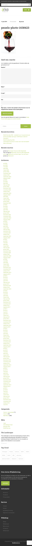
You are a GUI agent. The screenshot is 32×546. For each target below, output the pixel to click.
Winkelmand (6, 524)
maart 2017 (6, 315)
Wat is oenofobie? (7, 143)
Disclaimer (5, 494)
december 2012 (7, 399)
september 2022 (7, 218)
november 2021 (7, 232)
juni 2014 (5, 370)
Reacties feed (6, 426)
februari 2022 (6, 229)
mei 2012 (5, 404)
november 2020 (7, 252)
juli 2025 (5, 180)
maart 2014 (6, 374)
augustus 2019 (6, 274)
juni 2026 (5, 165)
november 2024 (7, 190)
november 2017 (7, 303)
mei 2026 (5, 166)
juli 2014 (5, 368)
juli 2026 (5, 163)
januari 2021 (6, 249)
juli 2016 (5, 328)
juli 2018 (5, 290)
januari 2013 (6, 398)
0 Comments (13, 21)
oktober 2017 (6, 305)
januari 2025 (6, 186)
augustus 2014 (6, 366)
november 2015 (7, 341)
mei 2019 (5, 279)
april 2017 (5, 313)
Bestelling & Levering (8, 510)
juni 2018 (5, 292)
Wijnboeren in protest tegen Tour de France (18, 154)
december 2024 (7, 188)
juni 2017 (5, 310)
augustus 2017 (6, 307)
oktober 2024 (6, 191)
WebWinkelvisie (16, 543)
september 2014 (7, 365)
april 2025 (5, 183)
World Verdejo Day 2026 (9, 140)
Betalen (5, 508)
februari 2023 (6, 211)
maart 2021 (6, 246)
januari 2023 (6, 213)
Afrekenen (5, 528)
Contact (5, 506)
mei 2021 (5, 242)
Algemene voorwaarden (8, 512)
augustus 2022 (6, 219)
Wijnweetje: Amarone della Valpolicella (17, 151)
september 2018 (7, 289)
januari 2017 (6, 318)
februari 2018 (6, 299)
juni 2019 (5, 277)
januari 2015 (6, 358)
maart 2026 (6, 170)
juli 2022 (5, 221)
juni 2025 (5, 181)
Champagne (4, 451)
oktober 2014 (6, 363)
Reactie (3, 67)
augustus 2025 (6, 178)
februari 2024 (6, 199)
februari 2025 (6, 185)
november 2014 (7, 361)
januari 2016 (6, 338)
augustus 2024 (6, 194)
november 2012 (7, 401)
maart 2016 (6, 335)
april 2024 (5, 196)
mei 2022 (5, 224)
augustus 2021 (6, 237)
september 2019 (7, 272)
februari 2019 (6, 282)
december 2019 (7, 267)
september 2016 (7, 325)
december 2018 (7, 285)
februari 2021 (6, 247)
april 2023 (5, 209)
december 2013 (7, 379)
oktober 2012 (6, 403)
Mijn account (6, 526)
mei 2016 (5, 332)
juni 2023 (5, 206)
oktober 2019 (6, 270)
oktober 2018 (6, 287)
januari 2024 (6, 201)
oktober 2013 (6, 383)
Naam (3, 86)
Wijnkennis (14, 458)
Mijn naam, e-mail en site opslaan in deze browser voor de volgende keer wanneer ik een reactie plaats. (15, 108)
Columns (5, 413)
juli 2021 (5, 239)
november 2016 (7, 322)
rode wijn (17, 451)
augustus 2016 (6, 327)
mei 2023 (5, 208)
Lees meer (5, 483)
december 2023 (7, 203)
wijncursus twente (6, 458)
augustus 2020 (6, 257)
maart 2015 (6, 355)
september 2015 (7, 345)
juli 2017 (5, 308)
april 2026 (5, 168)
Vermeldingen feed (7, 424)
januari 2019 (6, 284)
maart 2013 (6, 394)
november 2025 (7, 173)
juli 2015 (5, 348)
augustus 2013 (6, 386)
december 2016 (7, 320)
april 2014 (5, 373)
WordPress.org (6, 428)
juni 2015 (5, 350)
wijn (13, 455)
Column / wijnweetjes (8, 412)
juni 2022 (5, 223)
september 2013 (7, 384)
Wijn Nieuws (6, 415)
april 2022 (5, 226)
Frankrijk (11, 451)
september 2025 (7, 176)
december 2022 (7, 214)
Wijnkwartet (11, 155)
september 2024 (7, 193)
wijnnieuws (21, 458)
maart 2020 (6, 264)
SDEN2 (27, 451)
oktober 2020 (6, 254)
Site (2, 99)
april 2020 (5, 262)
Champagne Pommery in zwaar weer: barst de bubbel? (16, 141)
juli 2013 (5, 388)
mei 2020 (5, 261)
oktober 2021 (6, 234)
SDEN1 (22, 451)
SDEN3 (3, 455)
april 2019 (5, 280)
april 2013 (5, 393)
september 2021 (7, 236)
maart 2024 (6, 198)
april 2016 (5, 333)
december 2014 (7, 360)
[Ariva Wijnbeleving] (8, 10)
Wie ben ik (5, 492)
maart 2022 (6, 228)
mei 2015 (5, 351)
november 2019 (7, 269)
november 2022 (7, 216)
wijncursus (19, 455)
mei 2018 (5, 294)
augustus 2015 (6, 346)
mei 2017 (5, 312)
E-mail (3, 93)
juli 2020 (5, 259)
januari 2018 (6, 300)
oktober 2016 (6, 323)
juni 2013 (5, 389)
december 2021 (7, 231)
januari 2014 (6, 378)
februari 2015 (6, 356)
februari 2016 (6, 336)
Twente (8, 455)
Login (4, 423)
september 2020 (7, 256)
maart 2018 (6, 297)
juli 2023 (5, 204)
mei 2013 (5, 391)
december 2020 (7, 251)
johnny (4, 154)
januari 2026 (6, 171)
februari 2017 (6, 317)
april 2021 (5, 244)
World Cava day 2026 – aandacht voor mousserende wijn (16, 135)
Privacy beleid (6, 497)
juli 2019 (5, 275)
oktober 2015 (6, 343)
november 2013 (7, 381)
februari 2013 (6, 396)
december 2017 (7, 302)
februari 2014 (6, 376)
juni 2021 (5, 241)
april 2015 (5, 353)
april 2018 (5, 295)
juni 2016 (5, 330)
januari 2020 (6, 266)
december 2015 (7, 340)
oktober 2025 (6, 175)
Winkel (4, 521)
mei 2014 (5, 371)
